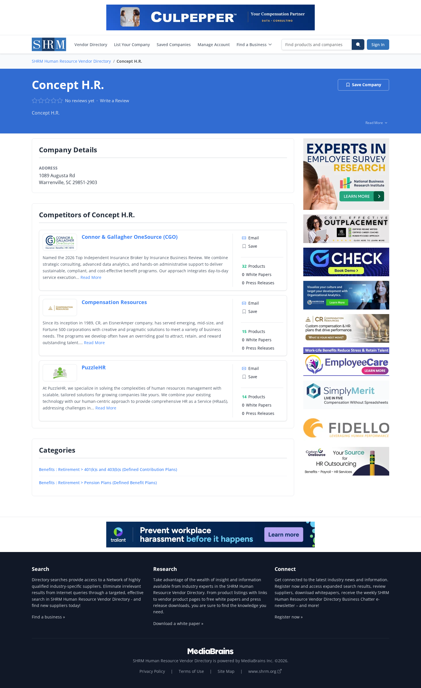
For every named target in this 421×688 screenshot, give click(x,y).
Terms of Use (191, 671)
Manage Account (214, 44)
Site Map (226, 671)
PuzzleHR (94, 367)
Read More (90, 277)
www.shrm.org (263, 671)
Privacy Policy (152, 671)
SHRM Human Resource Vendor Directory (71, 61)
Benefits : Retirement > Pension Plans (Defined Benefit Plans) (98, 482)
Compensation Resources (114, 302)
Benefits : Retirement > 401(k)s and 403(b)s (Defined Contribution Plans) (108, 469)
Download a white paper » (178, 623)
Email (253, 237)
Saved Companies (174, 44)
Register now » (289, 617)
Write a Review (114, 100)
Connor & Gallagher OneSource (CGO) (130, 236)
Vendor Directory (90, 44)
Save (252, 246)
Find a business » (48, 617)
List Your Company (132, 44)
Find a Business (252, 44)
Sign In (378, 44)
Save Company (366, 84)
